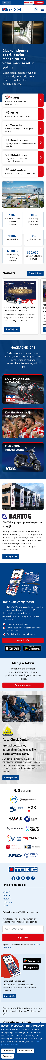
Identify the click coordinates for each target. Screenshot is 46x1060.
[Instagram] (28, 878)
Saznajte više (10, 556)
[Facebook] (13, 878)
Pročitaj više (12, 329)
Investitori (28, 3)
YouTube (6, 899)
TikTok (5, 905)
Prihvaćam (8, 1051)
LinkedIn (6, 892)
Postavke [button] (7, 1056)
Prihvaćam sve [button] (25, 1051)
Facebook (7, 895)
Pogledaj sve (35, 273)
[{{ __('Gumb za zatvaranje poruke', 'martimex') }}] (40, 1022)
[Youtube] (23, 878)
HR (5, 2)
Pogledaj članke (23, 685)
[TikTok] (33, 878)
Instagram (7, 902)
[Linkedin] (18, 878)
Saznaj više (9, 996)
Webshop (39, 3)
